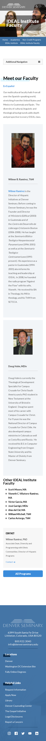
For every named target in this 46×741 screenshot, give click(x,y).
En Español (8, 86)
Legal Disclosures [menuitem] (14, 716)
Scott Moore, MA (17, 489)
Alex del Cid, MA (16, 510)
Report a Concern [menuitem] (14, 722)
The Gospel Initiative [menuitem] (15, 711)
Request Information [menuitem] (15, 689)
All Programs (23, 573)
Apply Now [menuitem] (10, 695)
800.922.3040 (23, 641)
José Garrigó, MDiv (18, 506)
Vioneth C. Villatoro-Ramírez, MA (23, 495)
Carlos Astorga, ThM (19, 518)
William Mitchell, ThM (19, 514)
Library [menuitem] (8, 700)
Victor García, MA (17, 501)
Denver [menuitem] (9, 661)
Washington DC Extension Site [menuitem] (20, 666)
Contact (10, 562)
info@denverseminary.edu (23, 644)
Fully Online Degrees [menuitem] (15, 671)
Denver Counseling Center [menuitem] (18, 705)
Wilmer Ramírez (16, 191)
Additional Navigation (16, 61)
